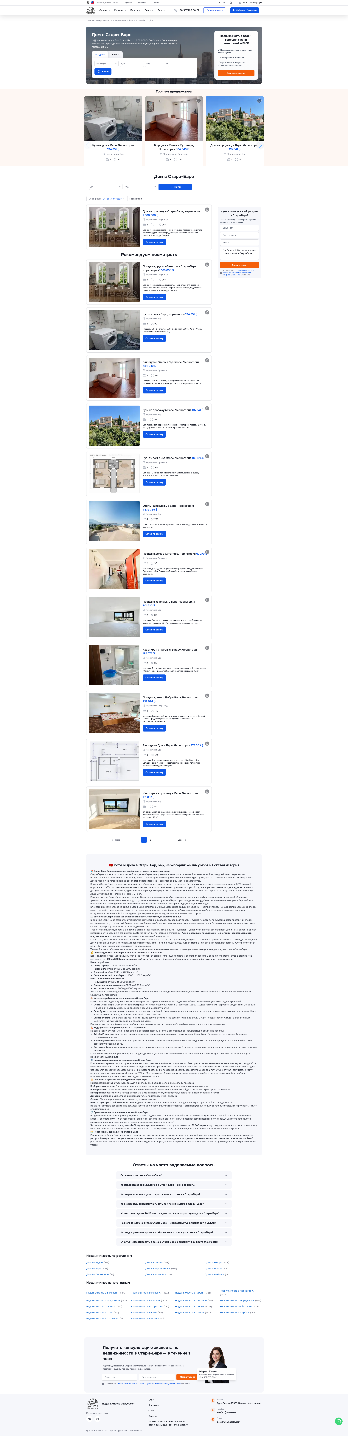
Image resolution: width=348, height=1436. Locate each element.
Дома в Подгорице (97, 1274)
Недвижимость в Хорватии (147, 1306)
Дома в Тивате (154, 1262)
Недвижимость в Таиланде (191, 1300)
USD (219, 2)
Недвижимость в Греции (190, 1306)
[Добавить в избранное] (138, 100)
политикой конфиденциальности (237, 274)
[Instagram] (97, 1419)
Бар (122, 154)
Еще (160, 10)
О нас (151, 1410)
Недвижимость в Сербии (235, 1312)
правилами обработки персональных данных (238, 271)
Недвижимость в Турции (190, 1292)
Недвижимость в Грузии (190, 1312)
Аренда (115, 54)
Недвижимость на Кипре (101, 1306)
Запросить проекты (236, 73)
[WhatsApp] (339, 1421)
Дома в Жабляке (215, 1274)
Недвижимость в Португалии (237, 1300)
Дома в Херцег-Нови (158, 1268)
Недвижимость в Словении (102, 1318)
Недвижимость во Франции (236, 1306)
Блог (150, 1399)
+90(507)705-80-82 (227, 1412)
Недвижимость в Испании (146, 1292)
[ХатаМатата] (92, 1403)
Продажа (100, 54)
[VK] (89, 1419)
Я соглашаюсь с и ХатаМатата (238, 272)
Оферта (155, 2)
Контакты (142, 2)
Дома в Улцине (214, 1268)
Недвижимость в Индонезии (103, 1300)
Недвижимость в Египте (145, 1318)
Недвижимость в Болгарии (102, 1292)
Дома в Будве (94, 1262)
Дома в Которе (214, 1262)
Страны (103, 10)
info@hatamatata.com (228, 1422)
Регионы (118, 10)
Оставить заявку (215, 10)
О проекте (127, 2)
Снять (148, 10)
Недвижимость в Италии (146, 1300)
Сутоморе (183, 154)
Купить (134, 10)
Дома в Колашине (156, 1274)
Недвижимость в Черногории (237, 1290)
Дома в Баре (94, 1268)
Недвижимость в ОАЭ (144, 1312)
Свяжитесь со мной (191, 1377)
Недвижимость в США (99, 1312)
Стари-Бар (163, 219)
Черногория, (112, 154)
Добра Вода (163, 705)
